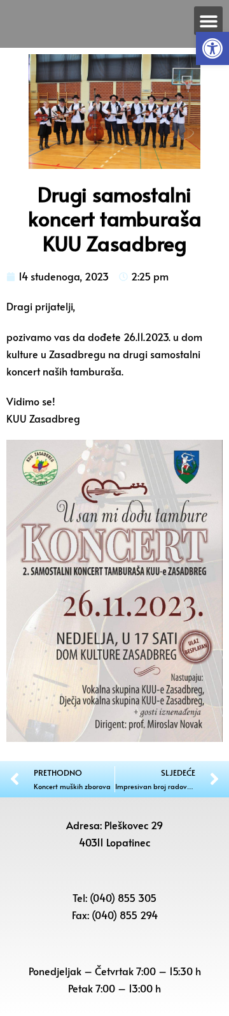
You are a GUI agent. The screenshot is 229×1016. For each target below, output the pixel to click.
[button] (212, 48)
